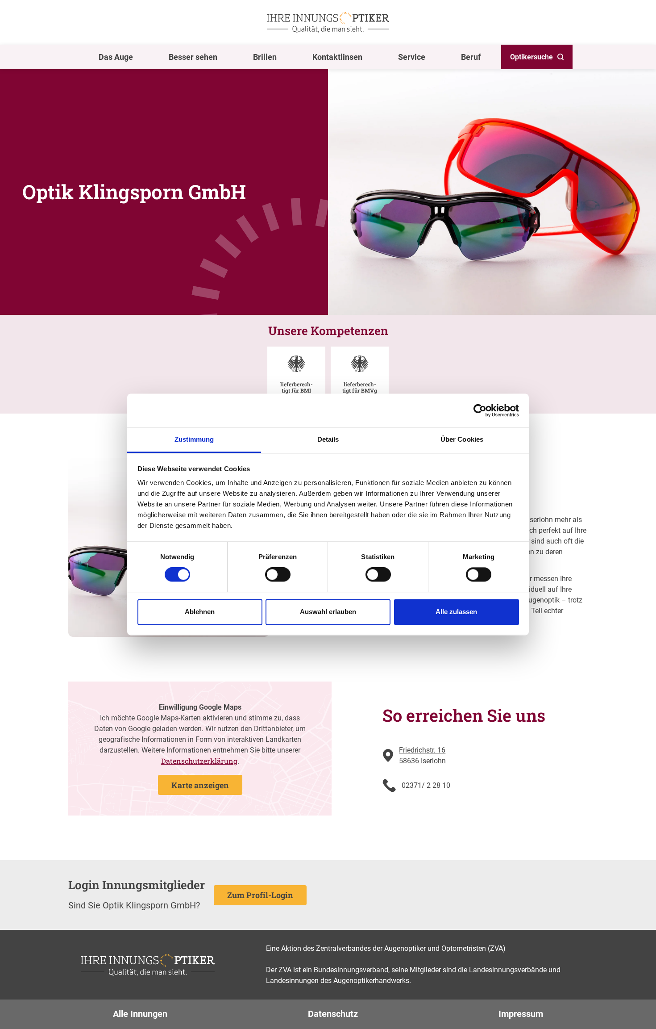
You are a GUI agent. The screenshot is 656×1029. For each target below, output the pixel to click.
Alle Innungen (140, 1013)
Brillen (265, 57)
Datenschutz (333, 1013)
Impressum (520, 1013)
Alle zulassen (456, 611)
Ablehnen (200, 611)
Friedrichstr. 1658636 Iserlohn (422, 755)
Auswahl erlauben (328, 611)
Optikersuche (531, 57)
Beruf (471, 57)
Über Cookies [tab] (461, 439)
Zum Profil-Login (260, 895)
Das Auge (116, 57)
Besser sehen (193, 57)
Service (411, 57)
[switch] (278, 575)
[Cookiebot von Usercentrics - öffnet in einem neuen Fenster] (480, 410)
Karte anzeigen (200, 785)
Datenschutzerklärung (199, 760)
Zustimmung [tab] (194, 439)
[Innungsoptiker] (328, 22)
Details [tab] (328, 439)
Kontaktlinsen (337, 57)
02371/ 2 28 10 (426, 785)
